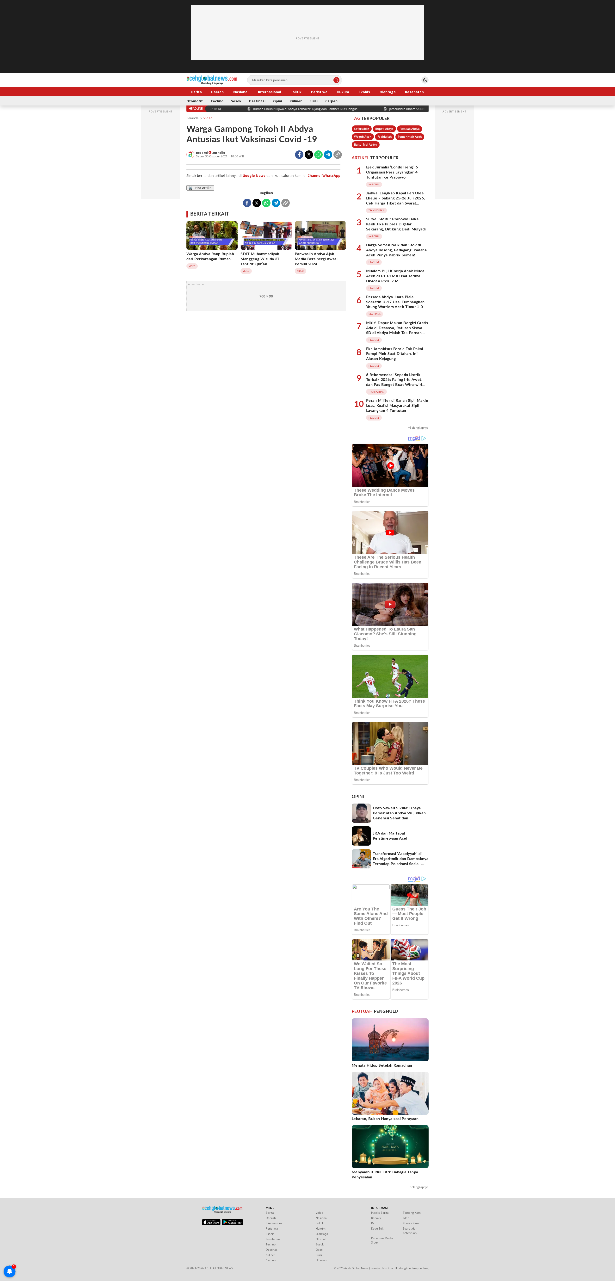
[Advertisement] (307, 38)
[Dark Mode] (425, 80)
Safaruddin (361, 129)
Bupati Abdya (384, 129)
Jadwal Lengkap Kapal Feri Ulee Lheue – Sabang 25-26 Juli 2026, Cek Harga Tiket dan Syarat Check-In (395, 200)
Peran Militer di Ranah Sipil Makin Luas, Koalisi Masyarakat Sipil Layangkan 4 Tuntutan (397, 406)
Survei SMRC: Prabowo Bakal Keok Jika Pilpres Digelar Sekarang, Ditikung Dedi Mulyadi (396, 224)
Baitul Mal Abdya (365, 144)
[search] (336, 80)
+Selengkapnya (418, 428)
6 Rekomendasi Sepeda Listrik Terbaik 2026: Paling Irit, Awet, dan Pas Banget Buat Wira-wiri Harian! (394, 382)
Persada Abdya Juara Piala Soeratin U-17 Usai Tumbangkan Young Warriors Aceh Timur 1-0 (395, 302)
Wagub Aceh (362, 137)
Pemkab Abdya (410, 129)
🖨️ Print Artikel (200, 188)
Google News (254, 175)
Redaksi (202, 153)
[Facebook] (299, 154)
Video (208, 118)
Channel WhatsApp (324, 175)
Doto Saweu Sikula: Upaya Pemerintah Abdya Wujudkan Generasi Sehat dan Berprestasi (399, 815)
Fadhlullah (384, 137)
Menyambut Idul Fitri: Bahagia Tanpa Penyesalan (385, 1174)
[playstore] (232, 1224)
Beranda (192, 118)
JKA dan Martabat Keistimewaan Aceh (390, 835)
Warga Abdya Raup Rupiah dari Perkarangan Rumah (210, 256)
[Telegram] (328, 154)
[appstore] (211, 1224)
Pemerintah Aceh (410, 137)
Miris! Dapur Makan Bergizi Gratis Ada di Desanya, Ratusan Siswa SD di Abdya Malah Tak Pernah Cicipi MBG (397, 330)
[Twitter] (309, 154)
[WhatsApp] (318, 154)
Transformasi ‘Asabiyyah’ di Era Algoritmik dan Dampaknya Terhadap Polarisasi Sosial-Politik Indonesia (400, 861)
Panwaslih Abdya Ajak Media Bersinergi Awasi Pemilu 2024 (316, 259)
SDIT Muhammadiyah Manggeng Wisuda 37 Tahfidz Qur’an (260, 259)
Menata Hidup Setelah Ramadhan (382, 1065)
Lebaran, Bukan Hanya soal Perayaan (385, 1119)
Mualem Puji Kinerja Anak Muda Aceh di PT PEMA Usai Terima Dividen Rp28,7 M (395, 276)
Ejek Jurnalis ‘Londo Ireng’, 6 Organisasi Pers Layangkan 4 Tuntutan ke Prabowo (392, 172)
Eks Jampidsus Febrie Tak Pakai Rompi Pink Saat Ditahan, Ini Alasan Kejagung (394, 354)
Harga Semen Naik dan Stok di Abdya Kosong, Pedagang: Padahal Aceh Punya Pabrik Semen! (397, 250)
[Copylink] (337, 154)
